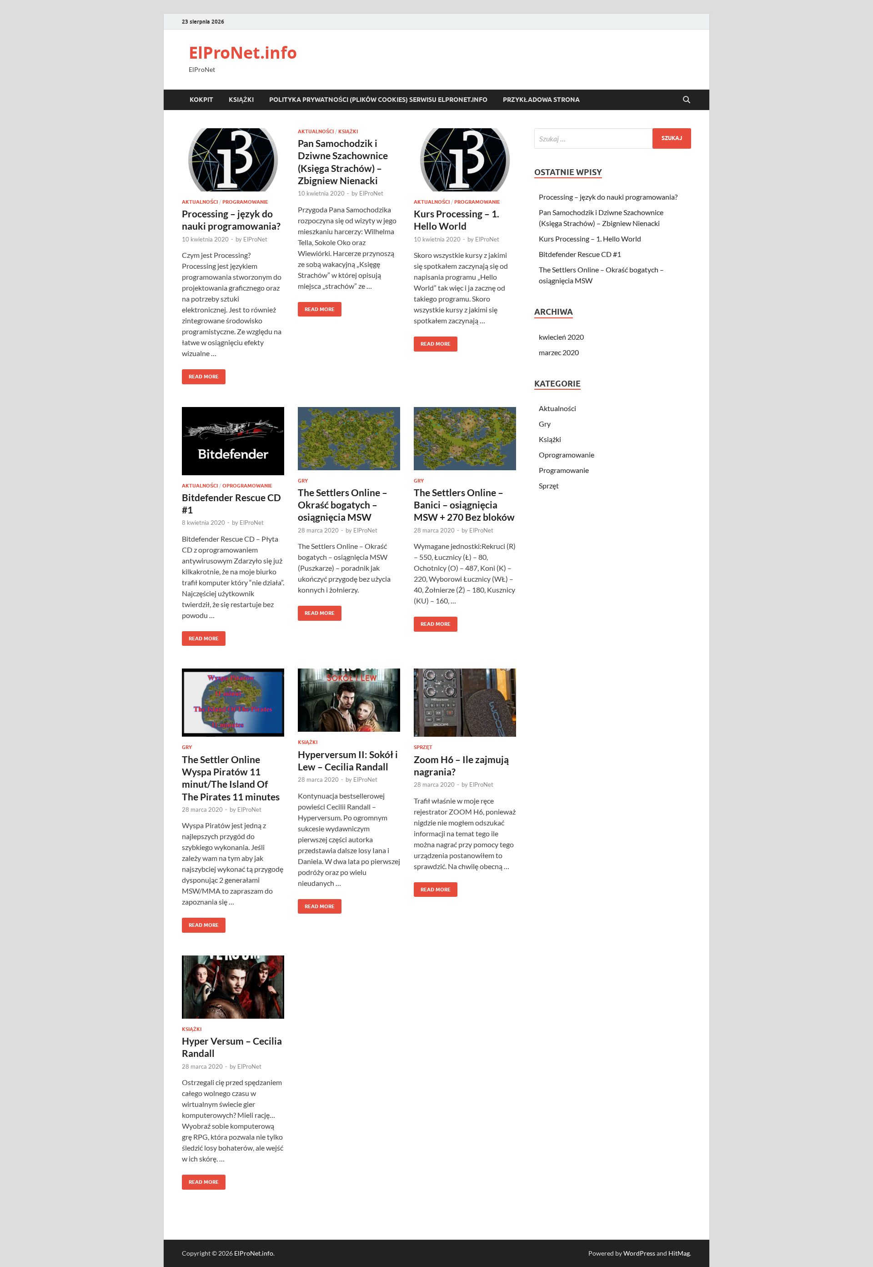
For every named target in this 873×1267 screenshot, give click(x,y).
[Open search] (686, 100)
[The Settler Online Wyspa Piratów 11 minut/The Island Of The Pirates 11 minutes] (233, 703)
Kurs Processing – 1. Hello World (590, 238)
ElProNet (255, 239)
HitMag (679, 1253)
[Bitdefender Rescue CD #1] (233, 441)
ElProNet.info (243, 52)
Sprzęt (423, 747)
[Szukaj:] (612, 138)
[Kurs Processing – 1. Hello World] (465, 159)
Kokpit (201, 99)
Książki (241, 99)
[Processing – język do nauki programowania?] (233, 159)
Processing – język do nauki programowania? (608, 196)
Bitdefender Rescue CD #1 (580, 254)
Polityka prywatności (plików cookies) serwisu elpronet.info (378, 99)
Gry (303, 481)
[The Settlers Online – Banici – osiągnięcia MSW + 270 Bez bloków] (465, 438)
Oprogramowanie (247, 486)
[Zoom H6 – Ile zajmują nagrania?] (465, 703)
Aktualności (200, 202)
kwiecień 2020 (561, 336)
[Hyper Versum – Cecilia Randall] (233, 987)
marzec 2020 (559, 352)
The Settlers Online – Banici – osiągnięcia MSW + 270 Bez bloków (464, 505)
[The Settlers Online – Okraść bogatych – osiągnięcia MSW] (349, 438)
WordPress (639, 1253)
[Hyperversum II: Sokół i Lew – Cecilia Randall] (349, 700)
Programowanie (245, 202)
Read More (200, 374)
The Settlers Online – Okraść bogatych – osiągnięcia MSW (342, 505)
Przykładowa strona (541, 99)
